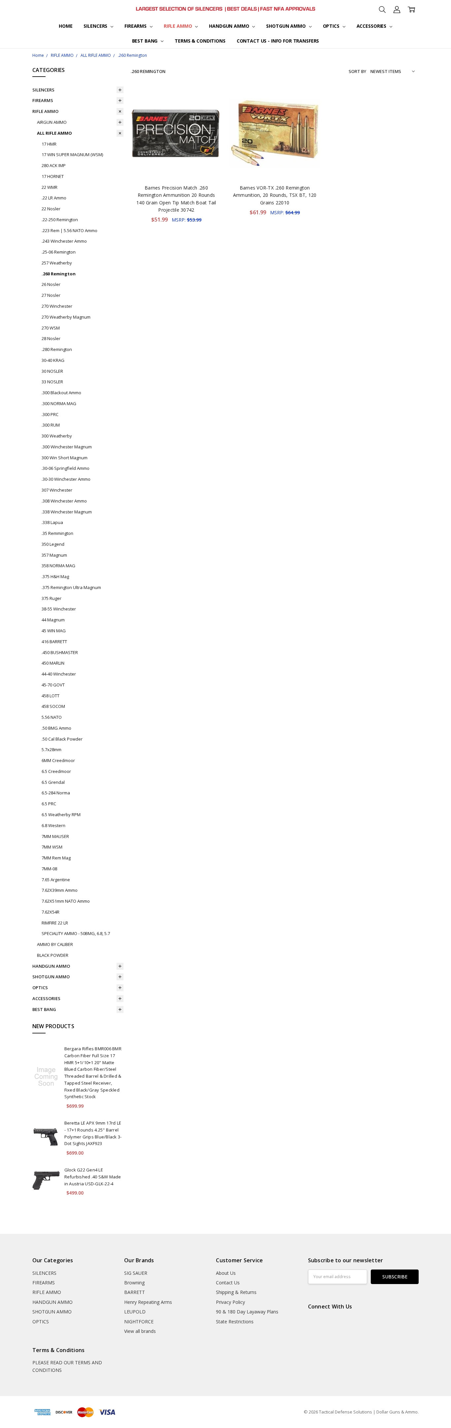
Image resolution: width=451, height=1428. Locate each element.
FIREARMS (136, 26)
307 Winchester (57, 490)
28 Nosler (51, 338)
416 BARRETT (54, 641)
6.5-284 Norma (56, 793)
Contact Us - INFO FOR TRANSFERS (278, 41)
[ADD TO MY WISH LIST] (210, 109)
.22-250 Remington (60, 220)
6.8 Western (53, 825)
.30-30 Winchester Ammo (66, 479)
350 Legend (53, 544)
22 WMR (49, 187)
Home (65, 26)
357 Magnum (54, 555)
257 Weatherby (57, 263)
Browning (134, 1282)
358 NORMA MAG (58, 566)
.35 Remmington (57, 533)
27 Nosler (51, 295)
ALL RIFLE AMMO (54, 133)
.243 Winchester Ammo (64, 241)
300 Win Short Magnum (64, 458)
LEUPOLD (135, 1311)
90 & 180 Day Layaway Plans (247, 1311)
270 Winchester (57, 306)
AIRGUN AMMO (52, 122)
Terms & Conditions (200, 41)
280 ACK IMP (54, 165)
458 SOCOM (53, 706)
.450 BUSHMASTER (60, 652)
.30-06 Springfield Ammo (65, 468)
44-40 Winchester (59, 674)
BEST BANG (145, 41)
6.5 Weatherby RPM (61, 815)
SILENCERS (96, 26)
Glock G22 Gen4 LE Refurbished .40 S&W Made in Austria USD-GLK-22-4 (92, 1177)
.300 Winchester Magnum (67, 447)
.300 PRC (50, 414)
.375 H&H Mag (55, 576)
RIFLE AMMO (178, 26)
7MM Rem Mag (56, 858)
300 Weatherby (57, 436)
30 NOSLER (52, 371)
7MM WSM (52, 847)
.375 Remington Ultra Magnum (71, 587)
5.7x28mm (51, 749)
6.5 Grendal (53, 782)
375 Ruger (51, 598)
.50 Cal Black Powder (62, 739)
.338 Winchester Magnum (67, 512)
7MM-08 (49, 869)
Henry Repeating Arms (148, 1302)
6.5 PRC (49, 804)
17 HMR (49, 144)
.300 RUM (51, 425)
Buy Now (176, 164)
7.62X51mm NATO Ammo (66, 901)
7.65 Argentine (56, 880)
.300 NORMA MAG (59, 403)
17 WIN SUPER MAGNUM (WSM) (72, 154)
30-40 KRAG (53, 360)
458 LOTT (50, 696)
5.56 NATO (52, 717)
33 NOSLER (52, 382)
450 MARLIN (53, 663)
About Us (226, 1273)
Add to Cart (176, 150)
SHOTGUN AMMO (286, 26)
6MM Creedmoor (58, 760)
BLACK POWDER (52, 955)
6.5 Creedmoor (56, 771)
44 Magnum (53, 620)
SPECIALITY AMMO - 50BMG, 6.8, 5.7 (76, 933)
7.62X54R (50, 912)
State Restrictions (235, 1321)
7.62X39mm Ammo (60, 890)
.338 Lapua (52, 522)
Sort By (357, 71)
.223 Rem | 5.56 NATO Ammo (69, 230)
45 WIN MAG (54, 631)
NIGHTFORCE (139, 1321)
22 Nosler (51, 209)
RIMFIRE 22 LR (55, 923)
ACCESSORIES (372, 26)
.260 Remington (59, 274)
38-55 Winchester (59, 609)
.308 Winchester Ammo (64, 501)
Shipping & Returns (236, 1292)
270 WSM (51, 328)
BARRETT (134, 1292)
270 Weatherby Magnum (66, 317)
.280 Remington (57, 349)
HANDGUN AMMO (229, 26)
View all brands (140, 1331)
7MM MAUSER (55, 836)
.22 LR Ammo (54, 198)
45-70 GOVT (53, 685)
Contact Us (228, 1282)
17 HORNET (53, 176)
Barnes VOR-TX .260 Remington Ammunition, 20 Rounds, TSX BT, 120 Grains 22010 (275, 195)
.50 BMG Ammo (56, 728)
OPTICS (332, 26)
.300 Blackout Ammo (61, 393)
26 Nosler (51, 284)
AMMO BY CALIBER (55, 944)
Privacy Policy (230, 1302)
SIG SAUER (135, 1273)
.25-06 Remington (59, 252)
